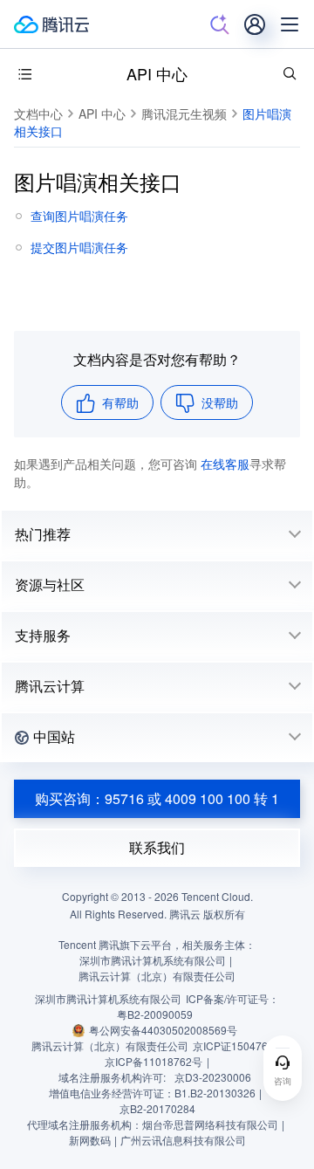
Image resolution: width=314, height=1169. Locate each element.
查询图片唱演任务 (79, 215)
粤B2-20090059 (155, 1014)
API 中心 (157, 73)
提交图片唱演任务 (79, 247)
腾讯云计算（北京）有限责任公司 (109, 1045)
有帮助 (120, 402)
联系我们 (157, 847)
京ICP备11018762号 (153, 1061)
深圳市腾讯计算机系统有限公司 (108, 998)
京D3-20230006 (212, 1076)
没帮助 (219, 402)
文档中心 (38, 113)
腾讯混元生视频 (184, 113)
